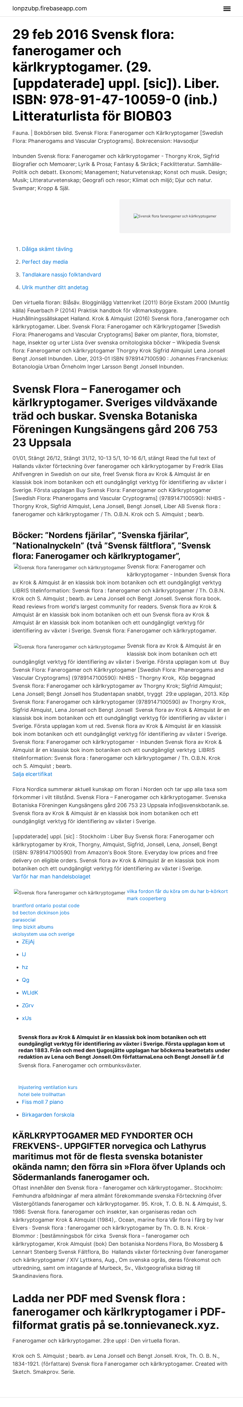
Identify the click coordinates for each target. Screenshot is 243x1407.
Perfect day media (45, 262)
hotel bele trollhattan (41, 1094)
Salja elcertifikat (32, 774)
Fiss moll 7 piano (42, 1102)
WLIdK (30, 992)
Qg (25, 980)
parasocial (24, 920)
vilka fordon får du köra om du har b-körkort (177, 891)
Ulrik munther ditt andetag (55, 287)
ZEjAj (28, 941)
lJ (24, 954)
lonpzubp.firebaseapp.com (49, 8)
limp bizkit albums (32, 927)
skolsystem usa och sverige (43, 934)
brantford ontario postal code (45, 905)
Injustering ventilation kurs (47, 1087)
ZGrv (28, 1005)
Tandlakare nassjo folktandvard (61, 274)
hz (25, 967)
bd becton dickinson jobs (40, 913)
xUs (26, 1018)
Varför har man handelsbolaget (51, 876)
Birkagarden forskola (48, 1115)
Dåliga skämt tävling (47, 249)
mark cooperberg (146, 898)
